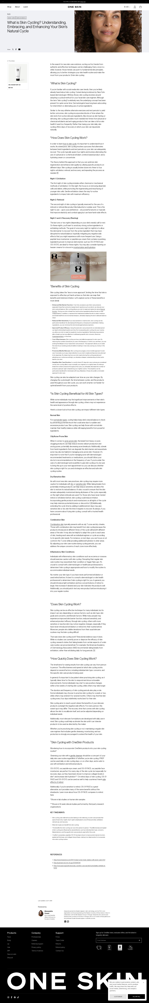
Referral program (37, 944)
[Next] (146, 1)
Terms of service (37, 951)
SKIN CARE (11, 18)
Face (9, 937)
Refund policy (60, 947)
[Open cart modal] (140, 7)
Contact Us (60, 951)
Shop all (10, 958)
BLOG (8, 14)
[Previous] (3, 1)
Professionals (36, 937)
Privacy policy (36, 947)
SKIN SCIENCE (21, 18)
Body (9, 940)
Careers (34, 940)
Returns (58, 944)
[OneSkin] (74, 7)
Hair (8, 947)
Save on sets (11, 954)
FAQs (58, 937)
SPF (8, 951)
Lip (8, 944)
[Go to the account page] (134, 7)
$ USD (126, 7)
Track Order (60, 940)
